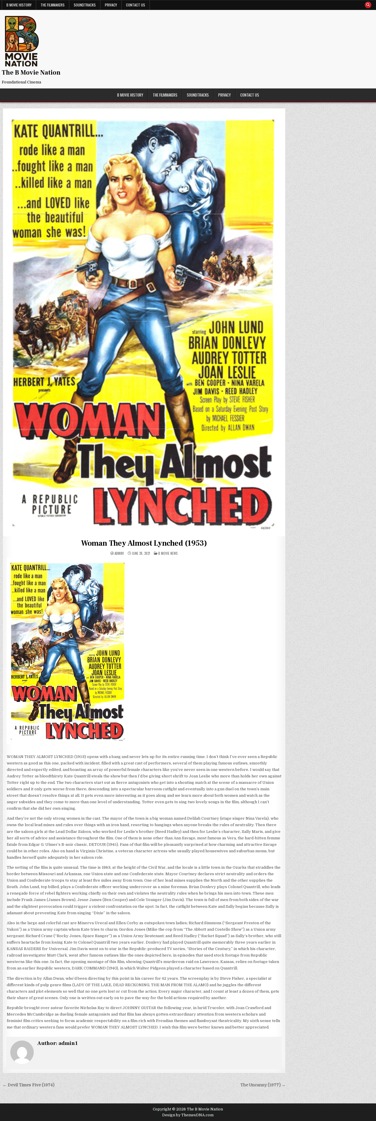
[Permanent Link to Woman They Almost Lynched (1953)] (144, 322)
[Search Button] (368, 5)
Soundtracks (85, 4)
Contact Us (135, 4)
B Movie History (18, 4)
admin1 (119, 553)
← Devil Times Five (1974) (28, 1085)
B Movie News (167, 553)
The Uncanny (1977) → (263, 1085)
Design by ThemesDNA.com (188, 1115)
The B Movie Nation (31, 72)
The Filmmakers (53, 4)
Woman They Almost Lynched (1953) (144, 543)
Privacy (111, 4)
